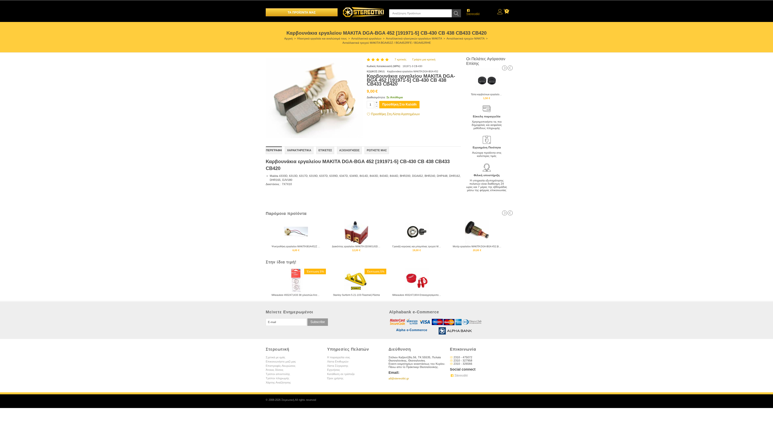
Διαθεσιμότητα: (376, 97)
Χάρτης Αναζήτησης (278, 382)
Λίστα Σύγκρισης (337, 365)
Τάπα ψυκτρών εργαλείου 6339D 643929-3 (486, 94)
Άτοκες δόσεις (274, 369)
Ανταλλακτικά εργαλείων (366, 38)
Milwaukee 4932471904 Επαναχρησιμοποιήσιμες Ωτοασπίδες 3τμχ (416, 295)
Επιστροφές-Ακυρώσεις (281, 365)
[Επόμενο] (504, 37)
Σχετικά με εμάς (275, 357)
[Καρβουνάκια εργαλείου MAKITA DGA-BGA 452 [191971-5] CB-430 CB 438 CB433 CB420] (314, 98)
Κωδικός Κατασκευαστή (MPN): (384, 66)
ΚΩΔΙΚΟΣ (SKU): (376, 71)
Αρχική (288, 38)
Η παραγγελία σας (338, 357)
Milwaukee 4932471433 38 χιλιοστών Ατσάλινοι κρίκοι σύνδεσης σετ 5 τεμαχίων (296, 295)
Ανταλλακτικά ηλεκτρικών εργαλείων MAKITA (414, 38)
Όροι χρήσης (335, 378)
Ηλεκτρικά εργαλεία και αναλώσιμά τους (322, 38)
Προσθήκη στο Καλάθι (399, 104)
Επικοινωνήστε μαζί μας (281, 361)
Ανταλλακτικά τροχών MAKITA (465, 38)
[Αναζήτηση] (456, 13)
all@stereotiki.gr (399, 378)
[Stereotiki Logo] (363, 9)
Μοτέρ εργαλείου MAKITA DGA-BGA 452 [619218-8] (416, 246)
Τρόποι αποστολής (278, 374)
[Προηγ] (270, 37)
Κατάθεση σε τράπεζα (340, 374)
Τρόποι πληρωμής (277, 378)
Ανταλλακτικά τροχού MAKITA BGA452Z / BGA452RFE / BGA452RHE (386, 42)
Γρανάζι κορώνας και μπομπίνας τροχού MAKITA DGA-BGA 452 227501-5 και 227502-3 (356, 246)
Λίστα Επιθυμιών (337, 361)
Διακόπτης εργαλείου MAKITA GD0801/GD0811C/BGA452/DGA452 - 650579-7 (296, 246)
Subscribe (317, 322)
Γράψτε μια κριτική (423, 59)
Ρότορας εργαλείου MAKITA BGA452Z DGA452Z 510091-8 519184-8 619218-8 (477, 246)
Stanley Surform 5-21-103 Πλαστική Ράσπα (356, 295)
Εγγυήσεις (333, 369)
